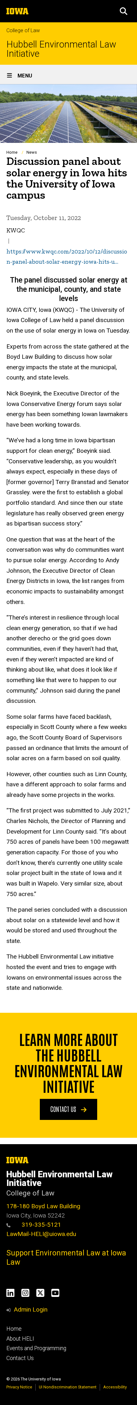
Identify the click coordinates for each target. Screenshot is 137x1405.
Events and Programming (36, 1348)
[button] (123, 11)
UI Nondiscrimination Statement (68, 1387)
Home (12, 152)
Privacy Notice (19, 1387)
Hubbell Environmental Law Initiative (61, 49)
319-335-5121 (40, 1224)
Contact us (64, 1109)
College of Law (23, 30)
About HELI (20, 1338)
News (31, 152)
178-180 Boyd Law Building (43, 1206)
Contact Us (20, 1358)
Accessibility (115, 1387)
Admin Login (30, 1309)
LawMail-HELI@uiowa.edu (41, 1234)
